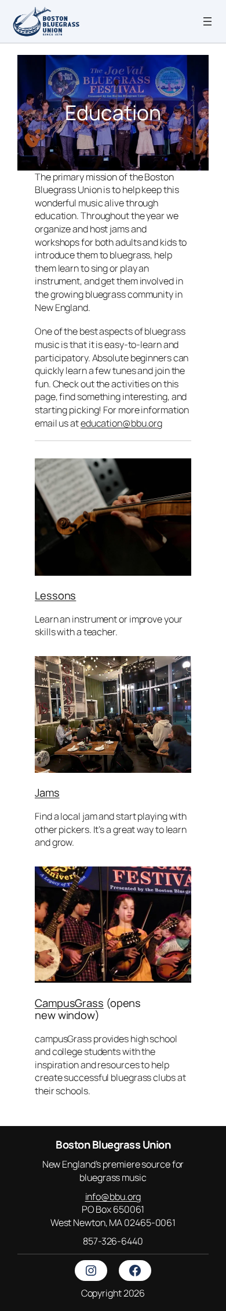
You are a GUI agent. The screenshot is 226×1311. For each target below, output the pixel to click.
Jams (47, 792)
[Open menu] (207, 21)
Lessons (55, 595)
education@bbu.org (121, 423)
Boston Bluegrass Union (113, 1144)
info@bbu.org (113, 1196)
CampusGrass (69, 1003)
